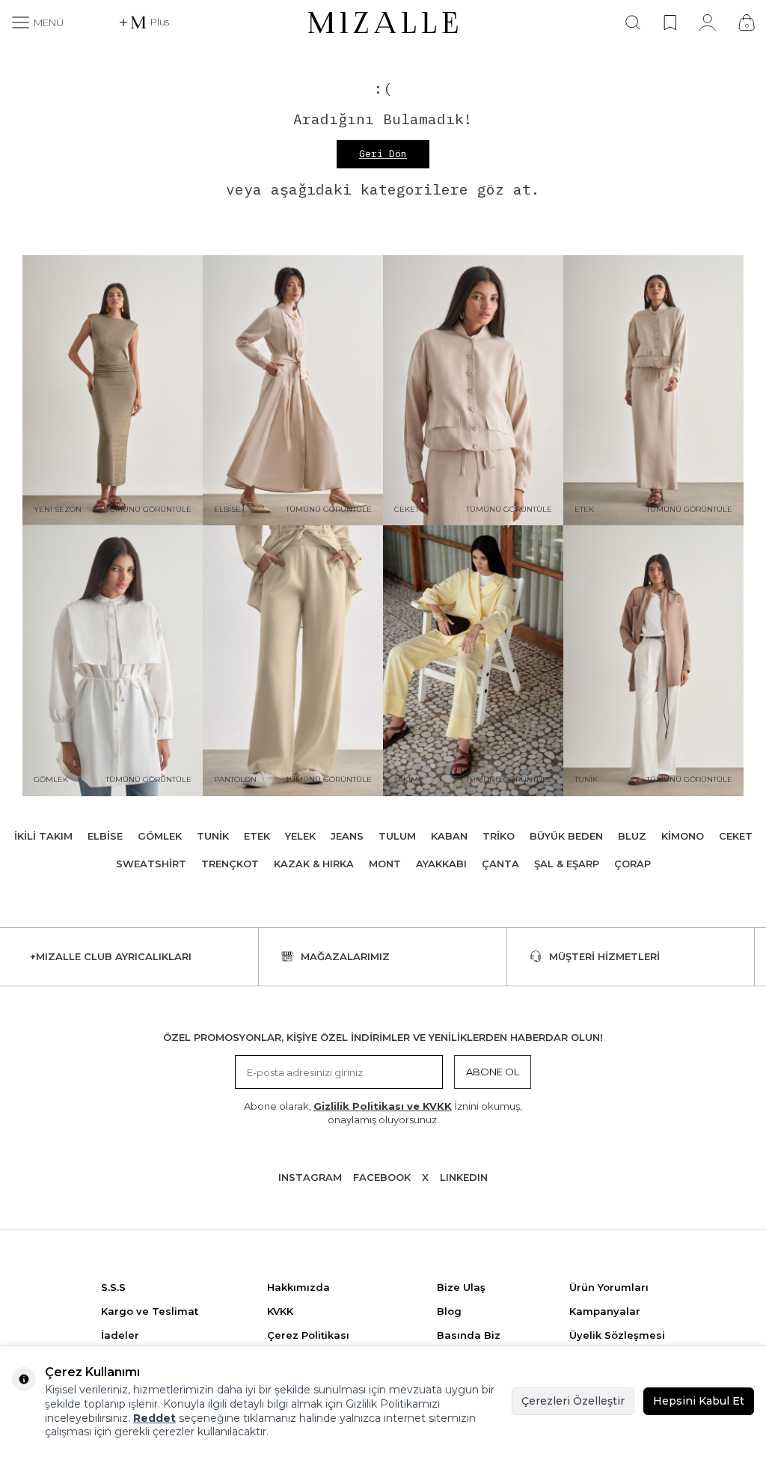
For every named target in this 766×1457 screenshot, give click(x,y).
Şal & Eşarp (566, 864)
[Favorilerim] (670, 22)
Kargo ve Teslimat (149, 1311)
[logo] (383, 22)
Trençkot (230, 864)
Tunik (213, 836)
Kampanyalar (604, 1311)
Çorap (632, 864)
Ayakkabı (441, 864)
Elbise (105, 836)
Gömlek (160, 836)
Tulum (397, 836)
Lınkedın (464, 1177)
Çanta (500, 864)
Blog (449, 1311)
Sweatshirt (151, 864)
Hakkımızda (298, 1287)
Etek (257, 836)
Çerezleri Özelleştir (573, 1401)
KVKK (280, 1311)
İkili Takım (43, 836)
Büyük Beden (566, 836)
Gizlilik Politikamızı (393, 1404)
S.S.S (113, 1287)
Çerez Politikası (308, 1335)
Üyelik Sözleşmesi (617, 1335)
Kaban (449, 836)
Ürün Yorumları (609, 1287)
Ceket (736, 836)
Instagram (310, 1177)
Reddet (154, 1418)
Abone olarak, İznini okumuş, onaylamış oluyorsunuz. (383, 1112)
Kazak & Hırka (314, 864)
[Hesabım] (707, 22)
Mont (385, 864)
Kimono (682, 836)
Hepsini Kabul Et (698, 1401)
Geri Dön (383, 153)
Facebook (382, 1177)
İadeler (120, 1335)
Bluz (632, 836)
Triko (498, 836)
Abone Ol (492, 1072)
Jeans (347, 836)
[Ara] (633, 22)
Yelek (300, 836)
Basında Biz (468, 1335)
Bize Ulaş (461, 1287)
